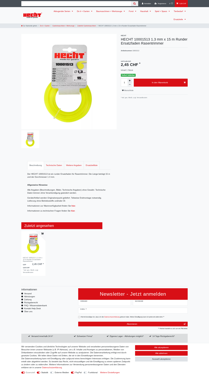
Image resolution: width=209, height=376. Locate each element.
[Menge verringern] (130, 85)
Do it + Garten (83, 11)
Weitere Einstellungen (110, 372)
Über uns (28, 311)
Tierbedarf (179, 11)
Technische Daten (54, 165)
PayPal (78, 372)
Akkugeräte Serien (62, 11)
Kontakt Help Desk (32, 308)
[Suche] (134, 3)
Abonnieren (132, 324)
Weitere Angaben (74, 165)
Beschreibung (35, 165)
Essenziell (30, 372)
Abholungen (29, 296)
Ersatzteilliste (92, 165)
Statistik (44, 372)
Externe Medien (62, 372)
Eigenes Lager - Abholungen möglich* (127, 336)
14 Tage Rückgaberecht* (163, 336)
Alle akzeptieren (161, 347)
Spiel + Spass (161, 11)
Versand (28, 293)
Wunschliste (129, 90)
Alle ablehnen (161, 353)
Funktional (93, 372)
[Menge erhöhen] (130, 81)
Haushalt (144, 11)
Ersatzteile (179, 19)
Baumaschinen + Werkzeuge (109, 11)
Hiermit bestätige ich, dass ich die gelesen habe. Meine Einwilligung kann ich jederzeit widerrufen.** (122, 317)
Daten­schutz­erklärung (52, 367)
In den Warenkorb (160, 82)
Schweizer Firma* (85, 336)
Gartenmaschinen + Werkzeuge (63, 26)
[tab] (35, 165)
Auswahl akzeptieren (161, 359)
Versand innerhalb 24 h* (42, 336)
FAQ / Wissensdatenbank (35, 305)
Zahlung (28, 299)
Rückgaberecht (31, 302)
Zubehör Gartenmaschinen (86, 26)
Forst (131, 11)
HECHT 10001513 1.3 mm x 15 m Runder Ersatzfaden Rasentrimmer (32, 259)
